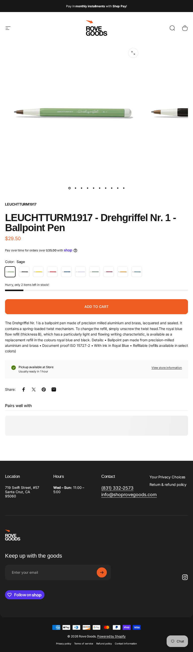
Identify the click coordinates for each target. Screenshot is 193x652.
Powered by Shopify (111, 636)
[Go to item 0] (69, 188)
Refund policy (104, 643)
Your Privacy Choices (168, 477)
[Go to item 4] (87, 188)
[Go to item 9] (118, 188)
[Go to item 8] (112, 188)
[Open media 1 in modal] (133, 53)
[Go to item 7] (106, 188)
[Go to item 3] (81, 188)
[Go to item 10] (124, 188)
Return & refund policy (168, 484)
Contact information (126, 643)
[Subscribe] (102, 572)
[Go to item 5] (93, 188)
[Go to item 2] (75, 188)
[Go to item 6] (99, 188)
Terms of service (83, 643)
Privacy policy (63, 643)
